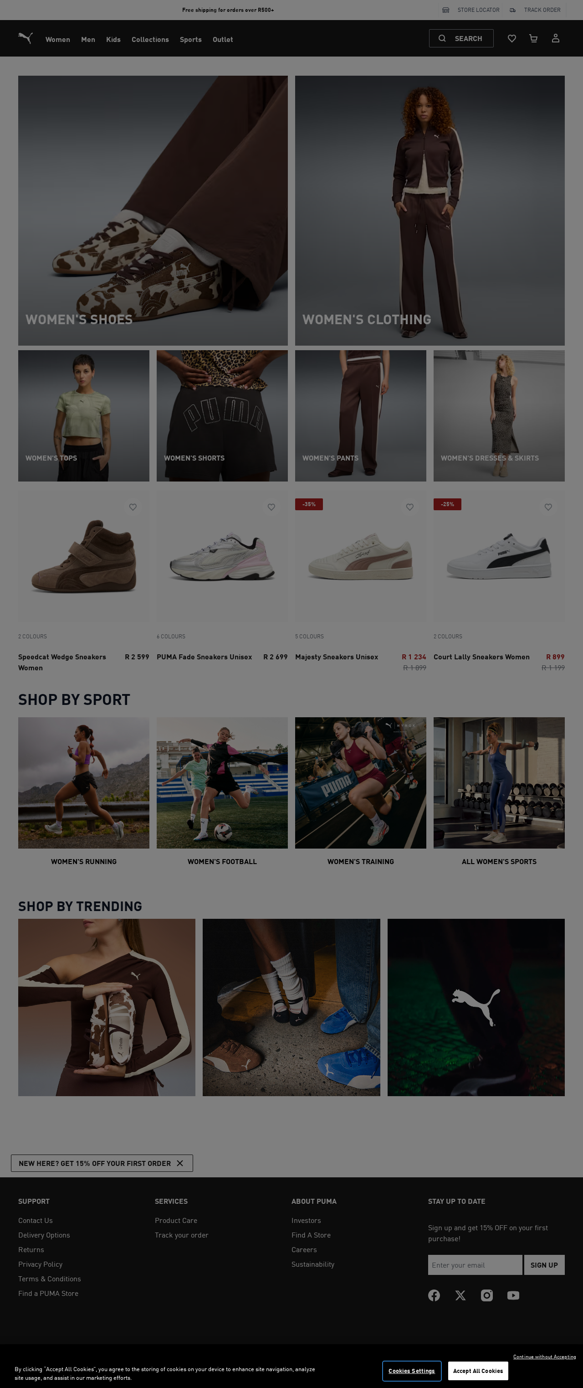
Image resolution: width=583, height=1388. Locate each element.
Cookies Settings (412, 1370)
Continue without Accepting (544, 1356)
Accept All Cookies (478, 1370)
